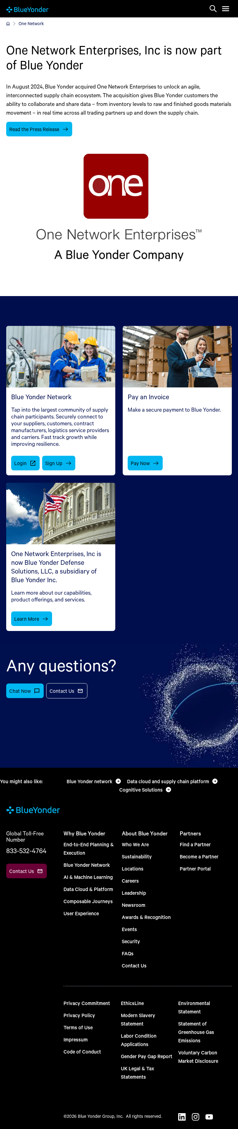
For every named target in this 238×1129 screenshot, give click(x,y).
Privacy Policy (79, 1015)
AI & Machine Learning (88, 877)
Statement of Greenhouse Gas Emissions (196, 1032)
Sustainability (137, 856)
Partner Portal (195, 868)
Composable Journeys (88, 901)
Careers (130, 880)
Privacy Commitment (87, 1003)
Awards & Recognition (146, 917)
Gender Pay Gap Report (146, 1056)
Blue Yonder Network (87, 865)
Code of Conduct (82, 1051)
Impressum (76, 1039)
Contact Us (134, 965)
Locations (132, 868)
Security (131, 941)
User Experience (81, 913)
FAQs (128, 953)
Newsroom (133, 905)
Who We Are (135, 844)
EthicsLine (132, 1003)
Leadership (134, 892)
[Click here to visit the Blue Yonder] (8, 23)
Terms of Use (78, 1027)
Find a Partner (195, 844)
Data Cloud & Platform (88, 889)
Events (129, 929)
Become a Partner (199, 856)
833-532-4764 (26, 851)
